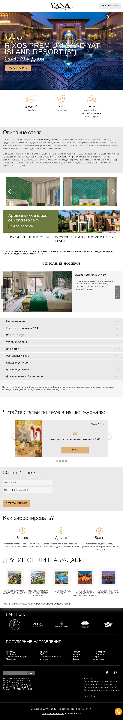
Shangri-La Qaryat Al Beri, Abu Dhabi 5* (14, 592)
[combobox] (8, 490)
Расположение (15, 321)
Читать (75, 450)
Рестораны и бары (17, 355)
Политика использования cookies (101, 690)
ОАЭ (10, 59)
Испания (77, 654)
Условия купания (17, 342)
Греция (76, 652)
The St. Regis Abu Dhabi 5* (61, 592)
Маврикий (11, 659)
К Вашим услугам (17, 362)
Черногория (99, 652)
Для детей (12, 348)
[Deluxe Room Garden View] (37, 291)
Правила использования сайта (100, 687)
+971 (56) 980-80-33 (21, 685)
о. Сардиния (99, 654)
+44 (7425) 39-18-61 (21, 689)
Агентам (88, 678)
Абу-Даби (32, 59)
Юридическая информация (98, 684)
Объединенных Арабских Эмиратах (60, 157)
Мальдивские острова (51, 656)
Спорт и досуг (15, 335)
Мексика (44, 659)
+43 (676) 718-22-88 (19, 687)
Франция (44, 652)
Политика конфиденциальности (100, 681)
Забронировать (109, 5)
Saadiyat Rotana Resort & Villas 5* (108, 592)
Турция (76, 659)
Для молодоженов (17, 369)
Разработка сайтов (53, 713)
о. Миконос (98, 659)
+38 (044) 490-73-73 (19, 683)
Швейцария (12, 654)
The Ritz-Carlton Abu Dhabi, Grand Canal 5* (38, 593)
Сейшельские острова (17, 656)
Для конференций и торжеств (25, 376)
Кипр (75, 656)
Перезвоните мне (16, 503)
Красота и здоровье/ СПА (22, 328)
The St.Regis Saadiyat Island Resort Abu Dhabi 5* (85, 593)
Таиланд (10, 652)
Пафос (96, 656)
